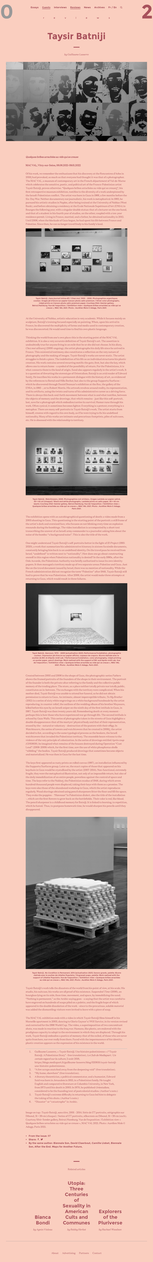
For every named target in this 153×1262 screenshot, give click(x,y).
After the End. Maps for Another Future (58, 1146)
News (87, 7)
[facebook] (38, 1139)
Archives (99, 7)
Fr (109, 7)
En (115, 7)
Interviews (60, 7)
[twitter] (42, 1139)
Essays (35, 7)
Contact (97, 1253)
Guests (46, 7)
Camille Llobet (101, 1143)
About (55, 1253)
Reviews (75, 7)
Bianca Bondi (43, 1220)
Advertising (68, 1253)
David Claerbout (80, 1143)
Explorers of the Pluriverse (110, 1217)
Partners (84, 1253)
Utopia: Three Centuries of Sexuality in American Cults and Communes (76, 1203)
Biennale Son (61, 1143)
